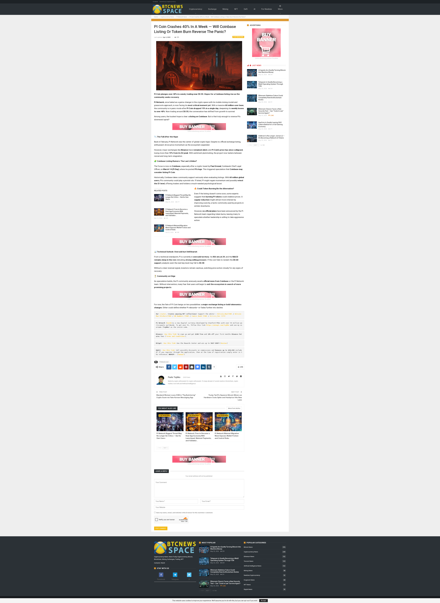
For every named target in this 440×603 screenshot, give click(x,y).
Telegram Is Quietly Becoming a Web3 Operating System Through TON (270, 84)
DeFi (246, 9)
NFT (236, 9)
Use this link (170, 334)
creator (163, 314)
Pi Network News (238, 37)
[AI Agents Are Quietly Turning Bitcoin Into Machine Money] (252, 72)
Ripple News (248, 589)
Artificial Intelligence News (252, 566)
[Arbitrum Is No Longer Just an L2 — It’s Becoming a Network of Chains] (252, 138)
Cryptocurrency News (251, 552)
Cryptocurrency (195, 9)
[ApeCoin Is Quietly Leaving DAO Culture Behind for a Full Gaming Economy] (252, 125)
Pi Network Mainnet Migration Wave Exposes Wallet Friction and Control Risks (178, 228)
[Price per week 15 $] (199, 126)
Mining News (248, 570)
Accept (263, 601)
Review (224, 343)
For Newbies (266, 9)
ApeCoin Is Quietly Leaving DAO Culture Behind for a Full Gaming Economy (270, 124)
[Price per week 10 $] (199, 241)
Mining (225, 9)
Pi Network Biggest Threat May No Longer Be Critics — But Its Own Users (178, 197)
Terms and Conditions (175, 336)
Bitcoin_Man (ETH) (218, 316)
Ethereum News (249, 556)
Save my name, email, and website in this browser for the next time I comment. (184, 513)
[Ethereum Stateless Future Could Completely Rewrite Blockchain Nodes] (252, 98)
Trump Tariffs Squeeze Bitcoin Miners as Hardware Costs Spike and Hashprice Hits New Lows (223, 397)
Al (254, 9)
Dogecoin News (249, 580)
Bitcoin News (248, 547)
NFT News (247, 584)
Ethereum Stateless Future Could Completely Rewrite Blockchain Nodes (270, 98)
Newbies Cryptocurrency (252, 575)
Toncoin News (248, 561)
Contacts (155, 1)
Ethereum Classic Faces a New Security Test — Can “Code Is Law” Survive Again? (270, 111)
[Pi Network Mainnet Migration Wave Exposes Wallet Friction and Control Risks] (159, 228)
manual (181, 354)
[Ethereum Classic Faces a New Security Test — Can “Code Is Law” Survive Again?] (252, 111)
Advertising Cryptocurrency (168, 1)
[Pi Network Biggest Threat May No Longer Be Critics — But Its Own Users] (159, 197)
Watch (163, 563)
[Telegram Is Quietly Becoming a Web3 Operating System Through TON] (252, 84)
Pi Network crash (164, 362)
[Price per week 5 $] (199, 294)
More (280, 9)
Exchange (212, 9)
